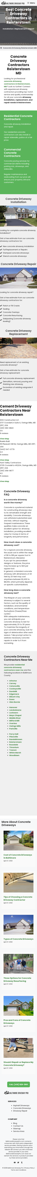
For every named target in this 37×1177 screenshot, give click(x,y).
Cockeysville (15, 688)
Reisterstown (15, 742)
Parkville (13, 728)
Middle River (15, 718)
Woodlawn (14, 755)
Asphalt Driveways (21, 1105)
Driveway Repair (20, 1111)
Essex (12, 699)
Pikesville (13, 736)
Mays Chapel (15, 715)
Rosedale (13, 744)
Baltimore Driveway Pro (15, 1168)
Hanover (13, 707)
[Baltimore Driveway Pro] (13, 3)
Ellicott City (14, 696)
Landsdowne (15, 710)
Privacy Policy (29, 1168)
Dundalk (13, 691)
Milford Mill (14, 720)
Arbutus (13, 680)
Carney (12, 683)
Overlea (13, 723)
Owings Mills (15, 726)
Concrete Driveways (22, 1108)
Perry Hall (13, 734)
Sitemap (17, 1128)
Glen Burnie (14, 702)
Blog (15, 1123)
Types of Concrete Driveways (18, 939)
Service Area (18, 1131)
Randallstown (15, 739)
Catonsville (14, 686)
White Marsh (15, 752)
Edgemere (14, 694)
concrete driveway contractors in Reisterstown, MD (17, 84)
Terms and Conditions (18, 1170)
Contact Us (18, 1126)
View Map (4, 438)
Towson (13, 750)
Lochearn (13, 712)
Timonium (14, 747)
